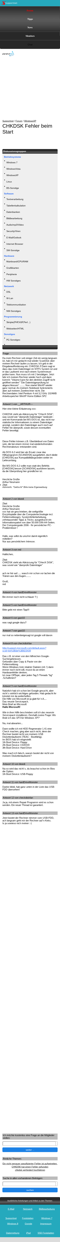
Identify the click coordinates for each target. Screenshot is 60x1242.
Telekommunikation (16, 304)
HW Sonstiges (13, 280)
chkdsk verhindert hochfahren (30, 1170)
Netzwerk (27, 1209)
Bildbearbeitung (14, 218)
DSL (8, 292)
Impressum (46, 1223)
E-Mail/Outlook (13, 237)
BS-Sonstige (12, 188)
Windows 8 (12, 1223)
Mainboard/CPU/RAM (17, 261)
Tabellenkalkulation (16, 205)
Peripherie (11, 274)
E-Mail (11, 1209)
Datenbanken (13, 212)
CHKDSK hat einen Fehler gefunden (30, 1166)
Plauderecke (12, 346)
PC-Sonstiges (13, 339)
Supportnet (8, 121)
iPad (28, 1233)
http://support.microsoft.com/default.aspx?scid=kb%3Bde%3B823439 (24, 649)
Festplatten (27, 1218)
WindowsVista (13, 169)
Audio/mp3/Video (15, 224)
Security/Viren (13, 231)
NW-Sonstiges (13, 311)
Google (28, 1223)
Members (30, 36)
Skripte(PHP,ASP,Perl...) (18, 322)
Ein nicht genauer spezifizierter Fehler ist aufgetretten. (30, 1163)
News (30, 27)
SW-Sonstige (13, 250)
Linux (9, 181)
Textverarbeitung (14, 199)
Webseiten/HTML (15, 328)
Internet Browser (14, 244)
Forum (30, 10)
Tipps (30, 19)
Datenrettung (12, 1233)
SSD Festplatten (46, 1233)
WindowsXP (30, 121)
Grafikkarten (12, 268)
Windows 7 (11, 162)
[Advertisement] (27, 88)
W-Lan (9, 298)
